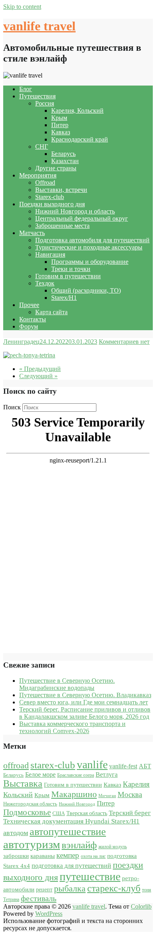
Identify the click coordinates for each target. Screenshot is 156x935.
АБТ (145, 766)
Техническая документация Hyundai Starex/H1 (71, 821)
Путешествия (37, 96)
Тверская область (86, 813)
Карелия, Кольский (77, 110)
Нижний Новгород (77, 804)
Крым (59, 117)
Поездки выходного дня (52, 204)
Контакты (32, 319)
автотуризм (31, 844)
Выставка (22, 783)
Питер (59, 125)
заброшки (16, 856)
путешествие (90, 876)
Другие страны (55, 168)
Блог (25, 89)
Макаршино (74, 794)
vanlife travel (39, 26)
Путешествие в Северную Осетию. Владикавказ (85, 695)
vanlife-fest (123, 766)
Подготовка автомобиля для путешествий (92, 240)
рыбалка (70, 888)
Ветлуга (107, 774)
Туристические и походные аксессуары (88, 247)
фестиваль (38, 898)
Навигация (50, 254)
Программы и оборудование (89, 261)
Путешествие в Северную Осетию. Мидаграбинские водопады (67, 684)
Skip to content (22, 6)
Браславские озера (75, 775)
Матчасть (32, 232)
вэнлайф (79, 844)
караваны (42, 855)
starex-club (52, 765)
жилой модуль (112, 846)
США (58, 813)
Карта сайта (51, 312)
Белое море (40, 774)
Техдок (44, 283)
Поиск (12, 407)
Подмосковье (27, 812)
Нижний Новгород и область (75, 211)
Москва (130, 794)
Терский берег (130, 813)
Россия (44, 103)
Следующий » (38, 376)
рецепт (44, 890)
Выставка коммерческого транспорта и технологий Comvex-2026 (72, 727)
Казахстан (65, 160)
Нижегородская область (30, 804)
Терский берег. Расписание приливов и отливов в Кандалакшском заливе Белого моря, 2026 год (84, 713)
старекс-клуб (113, 888)
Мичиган (107, 795)
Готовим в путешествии (68, 276)
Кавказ (60, 132)
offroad (16, 765)
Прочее (29, 304)
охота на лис (93, 856)
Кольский (18, 795)
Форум (28, 326)
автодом (15, 833)
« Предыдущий (40, 368)
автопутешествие (68, 831)
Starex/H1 (64, 297)
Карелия (136, 784)
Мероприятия (37, 175)
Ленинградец (21, 341)
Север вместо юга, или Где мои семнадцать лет (83, 702)
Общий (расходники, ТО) (86, 290)
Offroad (45, 182)
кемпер (67, 855)
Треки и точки (70, 268)
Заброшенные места (62, 225)
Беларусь (63, 153)
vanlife (92, 764)
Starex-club (49, 196)
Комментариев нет (124, 341)
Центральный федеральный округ (81, 218)
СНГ (41, 146)
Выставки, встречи (61, 189)
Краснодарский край (79, 139)
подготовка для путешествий (71, 865)
